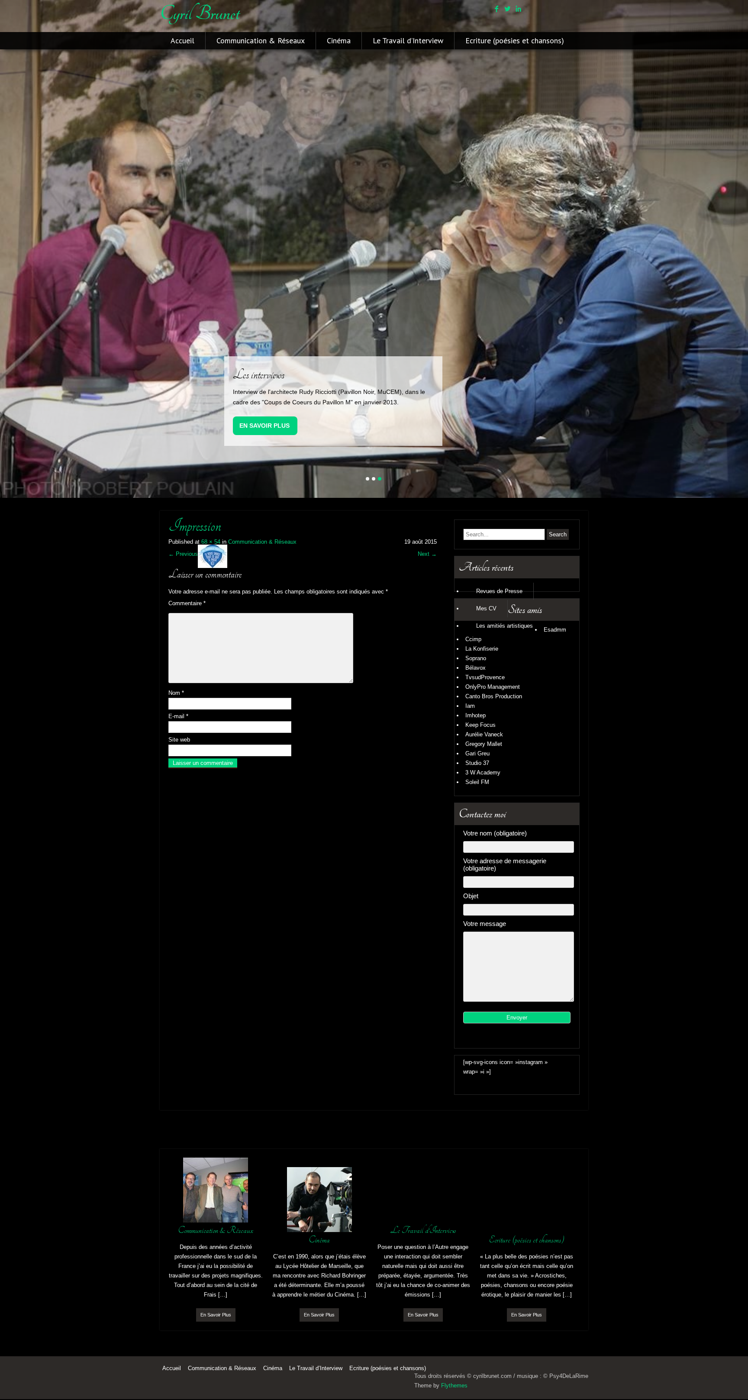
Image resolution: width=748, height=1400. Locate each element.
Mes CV (486, 608)
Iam (470, 706)
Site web (179, 739)
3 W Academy (482, 772)
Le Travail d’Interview (408, 40)
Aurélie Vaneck (484, 734)
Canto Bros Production (493, 696)
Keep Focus (480, 725)
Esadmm (555, 629)
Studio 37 (477, 763)
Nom (176, 692)
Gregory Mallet (483, 744)
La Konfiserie (481, 648)
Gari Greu (477, 753)
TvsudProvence (485, 677)
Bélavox (475, 668)
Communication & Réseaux (260, 40)
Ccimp (473, 639)
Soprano (475, 658)
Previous (183, 554)
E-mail (178, 716)
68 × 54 (210, 542)
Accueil (182, 40)
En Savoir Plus (264, 425)
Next (427, 554)
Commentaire (187, 603)
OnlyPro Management (492, 687)
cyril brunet (199, 13)
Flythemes (454, 1385)
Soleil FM (477, 782)
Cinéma (339, 40)
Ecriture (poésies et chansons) (514, 40)
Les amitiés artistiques (504, 626)
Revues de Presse (499, 591)
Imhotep (475, 715)
